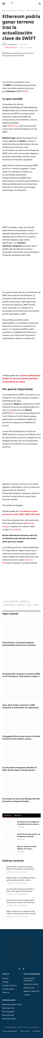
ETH (25, 91)
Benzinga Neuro (12, 44)
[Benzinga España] (21, 4)
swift (29, 605)
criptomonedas (8, 605)
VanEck (36, 605)
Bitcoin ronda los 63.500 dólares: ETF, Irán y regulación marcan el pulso (28, 848)
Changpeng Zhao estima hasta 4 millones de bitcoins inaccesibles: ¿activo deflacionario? (21, 739)
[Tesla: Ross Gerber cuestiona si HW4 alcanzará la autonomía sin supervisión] (21, 691)
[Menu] (3, 3)
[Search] (39, 4)
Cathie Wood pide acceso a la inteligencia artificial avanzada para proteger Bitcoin (28, 837)
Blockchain (24, 601)
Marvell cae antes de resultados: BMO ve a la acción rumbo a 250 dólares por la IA (20, 902)
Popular (7, 815)
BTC (12, 413)
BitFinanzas (13, 126)
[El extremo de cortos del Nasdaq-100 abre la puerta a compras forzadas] (21, 785)
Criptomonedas (12, 10)
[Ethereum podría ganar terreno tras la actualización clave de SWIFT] (21, 64)
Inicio (4, 10)
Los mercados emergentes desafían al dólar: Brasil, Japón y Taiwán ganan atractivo (19, 770)
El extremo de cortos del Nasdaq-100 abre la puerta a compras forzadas (21, 799)
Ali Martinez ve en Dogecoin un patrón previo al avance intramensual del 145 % (28, 824)
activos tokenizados (10, 601)
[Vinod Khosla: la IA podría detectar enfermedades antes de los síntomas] (21, 629)
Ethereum (21, 10)
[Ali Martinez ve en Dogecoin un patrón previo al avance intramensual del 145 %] (8, 825)
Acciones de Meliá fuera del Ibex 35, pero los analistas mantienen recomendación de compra (21, 378)
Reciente (17, 815)
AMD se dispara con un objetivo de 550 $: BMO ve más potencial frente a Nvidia (21, 912)
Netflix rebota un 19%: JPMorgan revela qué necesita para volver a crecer (20, 879)
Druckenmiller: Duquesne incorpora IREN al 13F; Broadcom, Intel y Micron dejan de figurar (21, 676)
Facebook (17, 529)
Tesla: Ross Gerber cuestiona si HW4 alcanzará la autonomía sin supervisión (20, 706)
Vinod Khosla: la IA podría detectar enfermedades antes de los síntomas (19, 643)
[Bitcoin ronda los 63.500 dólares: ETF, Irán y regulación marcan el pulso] (8, 849)
